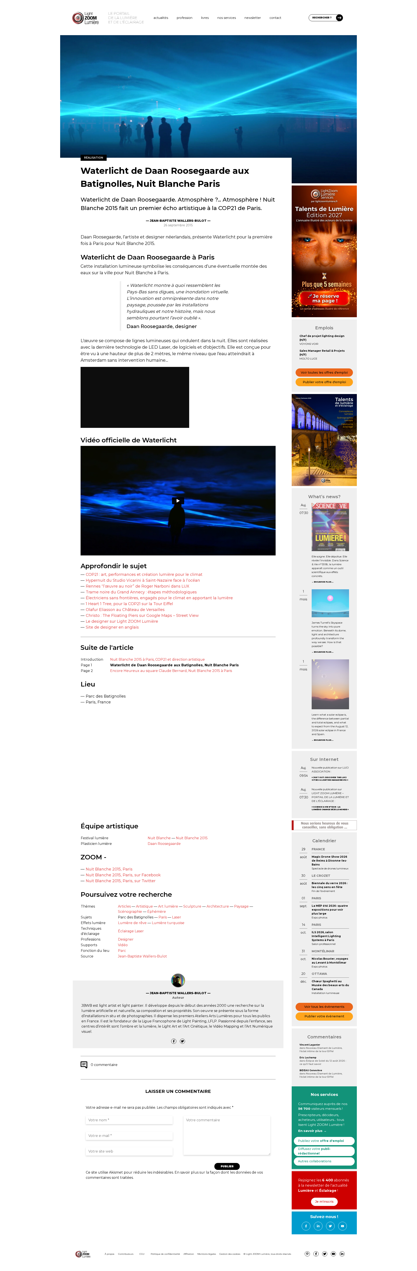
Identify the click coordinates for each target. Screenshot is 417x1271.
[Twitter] (182, 1041)
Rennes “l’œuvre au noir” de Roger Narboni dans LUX (137, 586)
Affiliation (189, 1254)
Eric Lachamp (308, 1057)
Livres (205, 18)
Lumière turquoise (168, 923)
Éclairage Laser (131, 931)
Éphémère (156, 912)
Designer (126, 939)
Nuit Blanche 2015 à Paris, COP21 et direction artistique (157, 659)
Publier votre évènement (324, 1016)
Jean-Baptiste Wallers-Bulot (142, 956)
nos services (226, 18)
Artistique (144, 906)
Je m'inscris (324, 1202)
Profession (184, 18)
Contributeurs (125, 1254)
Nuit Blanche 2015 (192, 838)
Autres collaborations (314, 1161)
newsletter (253, 18)
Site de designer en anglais (112, 627)
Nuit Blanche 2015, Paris (109, 869)
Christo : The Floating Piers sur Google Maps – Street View (142, 615)
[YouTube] (342, 1226)
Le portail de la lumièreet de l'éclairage (126, 17)
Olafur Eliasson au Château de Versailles (125, 609)
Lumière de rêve (132, 923)
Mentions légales (206, 1254)
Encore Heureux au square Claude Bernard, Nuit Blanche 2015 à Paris (171, 671)
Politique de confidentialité (165, 1254)
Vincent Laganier (310, 1044)
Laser (176, 917)
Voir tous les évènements (324, 1007)
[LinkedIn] (318, 1226)
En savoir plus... (323, 582)
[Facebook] (173, 1041)
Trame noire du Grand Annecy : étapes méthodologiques (141, 592)
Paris (163, 917)
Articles (124, 906)
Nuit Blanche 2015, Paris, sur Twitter (121, 881)
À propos (109, 1254)
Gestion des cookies (229, 1254)
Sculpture (192, 906)
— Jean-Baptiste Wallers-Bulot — (178, 221)
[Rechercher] (339, 17)
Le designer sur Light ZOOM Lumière (122, 621)
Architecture (218, 906)
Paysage (241, 906)
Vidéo (123, 945)
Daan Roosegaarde (164, 844)
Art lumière (168, 906)
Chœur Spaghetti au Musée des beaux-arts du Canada (330, 985)
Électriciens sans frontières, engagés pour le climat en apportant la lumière (159, 598)
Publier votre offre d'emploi (324, 382)
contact (275, 18)
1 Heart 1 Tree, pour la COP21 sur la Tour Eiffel (129, 603)
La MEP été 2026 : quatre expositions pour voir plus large (330, 909)
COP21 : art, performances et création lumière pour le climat (144, 574)
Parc (122, 951)
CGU (141, 1254)
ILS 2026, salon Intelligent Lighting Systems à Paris (326, 936)
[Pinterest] (307, 1253)
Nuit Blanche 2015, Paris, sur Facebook (123, 875)
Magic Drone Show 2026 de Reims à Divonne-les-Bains (329, 860)
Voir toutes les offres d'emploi (324, 372)
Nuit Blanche (159, 838)
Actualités (161, 18)
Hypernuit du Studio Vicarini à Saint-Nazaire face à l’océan (143, 580)
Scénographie (130, 912)
